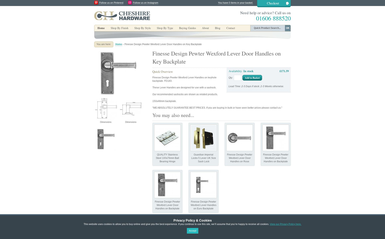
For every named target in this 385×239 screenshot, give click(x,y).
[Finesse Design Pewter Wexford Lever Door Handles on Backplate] (275, 138)
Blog (217, 28)
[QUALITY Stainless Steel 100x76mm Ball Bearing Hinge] (167, 138)
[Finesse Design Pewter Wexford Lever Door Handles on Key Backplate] (118, 50)
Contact (230, 28)
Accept (192, 230)
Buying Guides (187, 28)
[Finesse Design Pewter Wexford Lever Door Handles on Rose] (239, 138)
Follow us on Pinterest (111, 2)
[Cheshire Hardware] (122, 15)
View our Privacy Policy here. (285, 224)
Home (101, 28)
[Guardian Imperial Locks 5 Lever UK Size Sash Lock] (203, 138)
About (205, 28)
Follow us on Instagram (145, 2)
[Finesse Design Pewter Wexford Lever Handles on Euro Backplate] (203, 185)
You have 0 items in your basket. (235, 2)
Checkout (273, 3)
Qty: (231, 77)
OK (288, 28)
